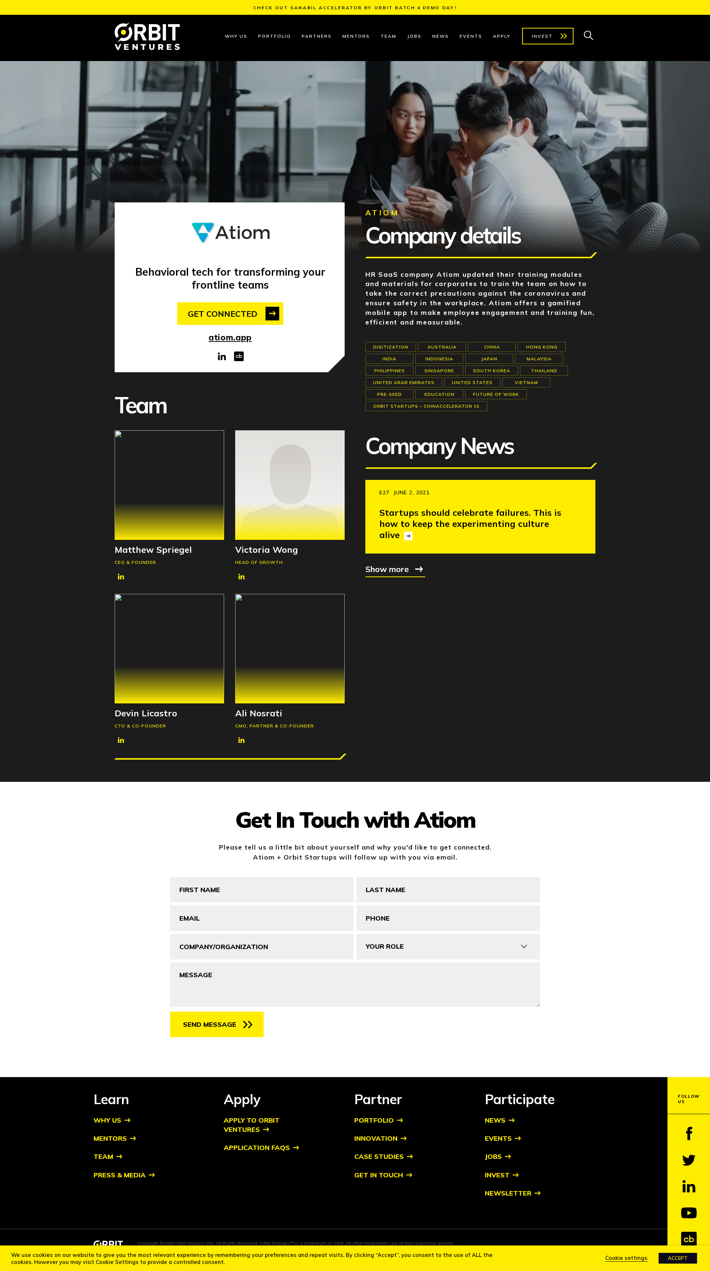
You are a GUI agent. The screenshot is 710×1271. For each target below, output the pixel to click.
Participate (520, 1099)
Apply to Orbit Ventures (252, 1125)
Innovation (376, 1138)
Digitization (390, 347)
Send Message (209, 1024)
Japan (489, 359)
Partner (378, 1099)
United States (472, 382)
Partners (317, 36)
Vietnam (526, 382)
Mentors (356, 36)
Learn (111, 1099)
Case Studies (379, 1156)
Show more (387, 569)
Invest (542, 36)
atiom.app (230, 337)
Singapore (439, 370)
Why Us (236, 36)
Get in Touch (378, 1175)
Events (471, 36)
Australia (442, 347)
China (492, 347)
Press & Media (120, 1175)
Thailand (544, 370)
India (389, 359)
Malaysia (539, 359)
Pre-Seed (389, 394)
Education (439, 394)
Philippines (389, 370)
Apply (501, 36)
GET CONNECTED (222, 314)
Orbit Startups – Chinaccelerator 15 (426, 406)
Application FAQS (257, 1147)
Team (388, 36)
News (440, 36)
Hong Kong (542, 347)
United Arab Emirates (404, 382)
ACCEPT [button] (678, 1258)
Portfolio (274, 36)
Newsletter (508, 1193)
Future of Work (496, 394)
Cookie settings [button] (626, 1257)
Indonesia (439, 359)
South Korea (491, 370)
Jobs (414, 36)
